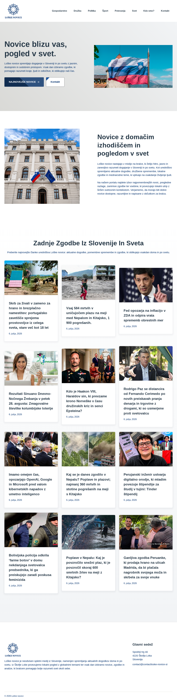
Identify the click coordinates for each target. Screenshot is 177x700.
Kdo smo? (148, 11)
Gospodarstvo (59, 11)
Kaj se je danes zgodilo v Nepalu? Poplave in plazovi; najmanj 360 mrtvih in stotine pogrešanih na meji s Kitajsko (88, 484)
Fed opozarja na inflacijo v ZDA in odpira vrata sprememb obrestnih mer (145, 315)
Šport (105, 11)
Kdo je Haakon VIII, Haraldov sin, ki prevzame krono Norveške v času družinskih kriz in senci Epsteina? (86, 401)
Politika (92, 11)
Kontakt (165, 11)
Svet (134, 11)
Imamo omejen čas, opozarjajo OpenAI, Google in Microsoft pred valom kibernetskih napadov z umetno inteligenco (30, 484)
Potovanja (120, 11)
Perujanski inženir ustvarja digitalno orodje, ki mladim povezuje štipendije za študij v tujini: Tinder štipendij (145, 484)
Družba (77, 11)
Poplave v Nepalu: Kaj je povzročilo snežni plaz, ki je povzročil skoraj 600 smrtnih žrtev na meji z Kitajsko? (88, 567)
